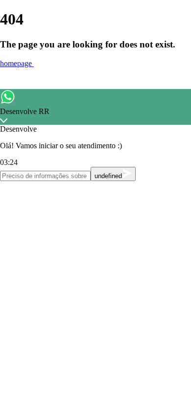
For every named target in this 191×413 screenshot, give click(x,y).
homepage (17, 63)
